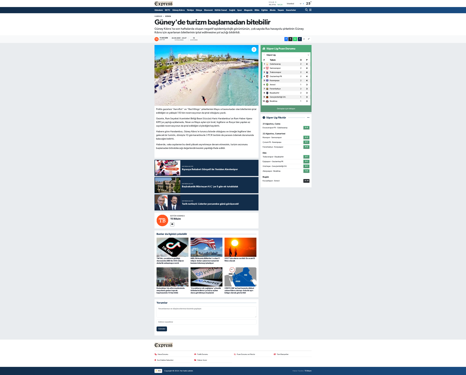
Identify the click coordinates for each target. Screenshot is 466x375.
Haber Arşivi (202, 360)
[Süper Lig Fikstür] (308, 118)
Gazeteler (291, 10)
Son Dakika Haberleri (165, 360)
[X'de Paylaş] (290, 39)
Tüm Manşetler (283, 354)
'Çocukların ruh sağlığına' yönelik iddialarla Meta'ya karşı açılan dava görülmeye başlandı (206, 290)
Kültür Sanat (221, 10)
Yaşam (281, 10)
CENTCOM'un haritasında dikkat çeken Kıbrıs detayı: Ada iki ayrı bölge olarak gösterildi (239, 290)
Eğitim (264, 10)
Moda (272, 10)
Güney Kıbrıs (178, 10)
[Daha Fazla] (300, 39)
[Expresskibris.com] (163, 3)
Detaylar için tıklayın (286, 109)
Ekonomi (208, 10)
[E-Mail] (172, 224)
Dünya (199, 10)
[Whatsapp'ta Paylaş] (295, 39)
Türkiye (190, 10)
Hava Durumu (163, 354)
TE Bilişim (175, 219)
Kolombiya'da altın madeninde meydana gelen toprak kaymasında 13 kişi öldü (171, 290)
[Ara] (306, 10)
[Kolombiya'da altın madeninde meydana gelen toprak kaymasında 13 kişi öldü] (172, 277)
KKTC (167, 10)
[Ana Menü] (310, 10)
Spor (239, 10)
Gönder (161, 329)
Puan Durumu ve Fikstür (246, 354)
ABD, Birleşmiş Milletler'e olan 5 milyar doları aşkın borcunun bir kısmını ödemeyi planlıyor (205, 260)
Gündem (158, 10)
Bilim (257, 10)
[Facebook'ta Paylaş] (286, 39)
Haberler (158, 16)
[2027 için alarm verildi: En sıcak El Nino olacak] (240, 247)
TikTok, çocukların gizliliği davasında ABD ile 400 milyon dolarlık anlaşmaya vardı (170, 260)
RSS (159, 371)
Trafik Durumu (202, 354)
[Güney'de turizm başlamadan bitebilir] (206, 75)
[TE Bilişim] (162, 220)
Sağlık (232, 10)
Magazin (248, 10)
